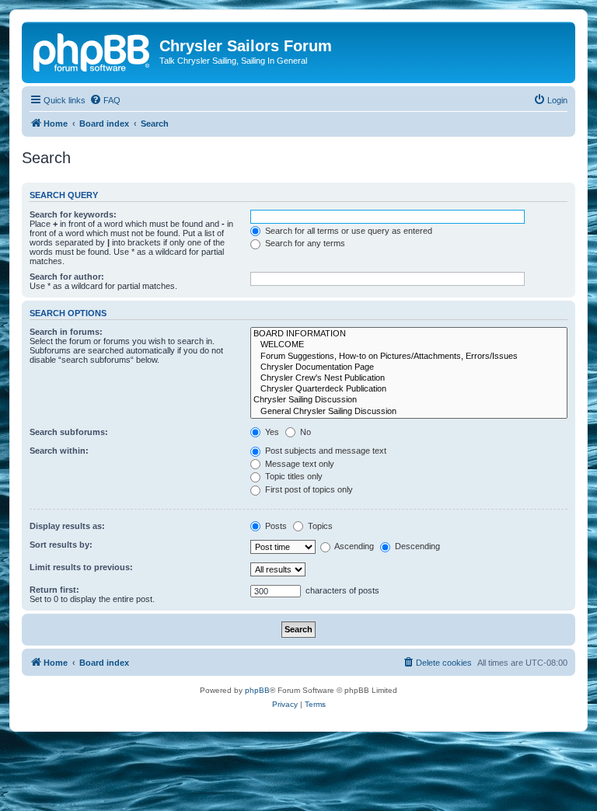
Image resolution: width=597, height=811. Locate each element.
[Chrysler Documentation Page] (409, 367)
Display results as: (67, 526)
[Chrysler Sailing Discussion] (409, 400)
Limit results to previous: (81, 567)
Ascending (353, 546)
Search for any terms (304, 243)
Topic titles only (293, 476)
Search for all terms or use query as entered (347, 230)
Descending (416, 546)
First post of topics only (308, 489)
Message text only (298, 463)
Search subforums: (69, 432)
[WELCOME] (409, 344)
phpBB (257, 690)
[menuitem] (104, 100)
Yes (271, 432)
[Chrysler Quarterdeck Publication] (409, 389)
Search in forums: (66, 331)
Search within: (59, 450)
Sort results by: (61, 544)
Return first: (54, 589)
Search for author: (67, 276)
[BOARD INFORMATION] (409, 334)
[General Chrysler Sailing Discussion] (409, 411)
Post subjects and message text (324, 450)
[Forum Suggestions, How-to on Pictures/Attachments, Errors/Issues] (409, 356)
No (304, 432)
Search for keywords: (73, 214)
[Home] (92, 50)
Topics (319, 526)
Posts (275, 526)
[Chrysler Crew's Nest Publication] (409, 378)
